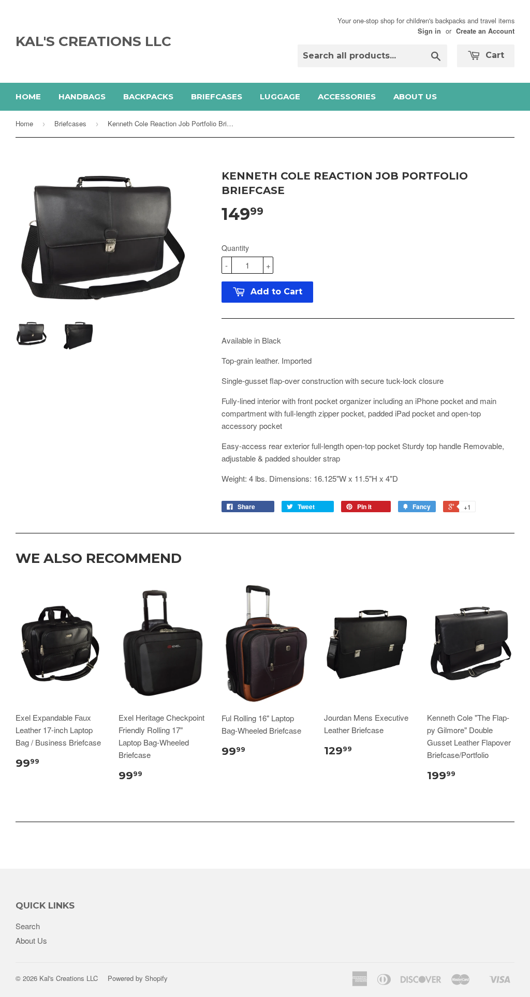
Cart (493, 55)
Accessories (347, 96)
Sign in (429, 31)
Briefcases (216, 96)
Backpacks (148, 96)
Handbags (82, 96)
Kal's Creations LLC (93, 41)
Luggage (280, 96)
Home (28, 96)
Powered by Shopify (138, 978)
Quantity (235, 248)
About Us (415, 96)
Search (28, 925)
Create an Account (485, 31)
